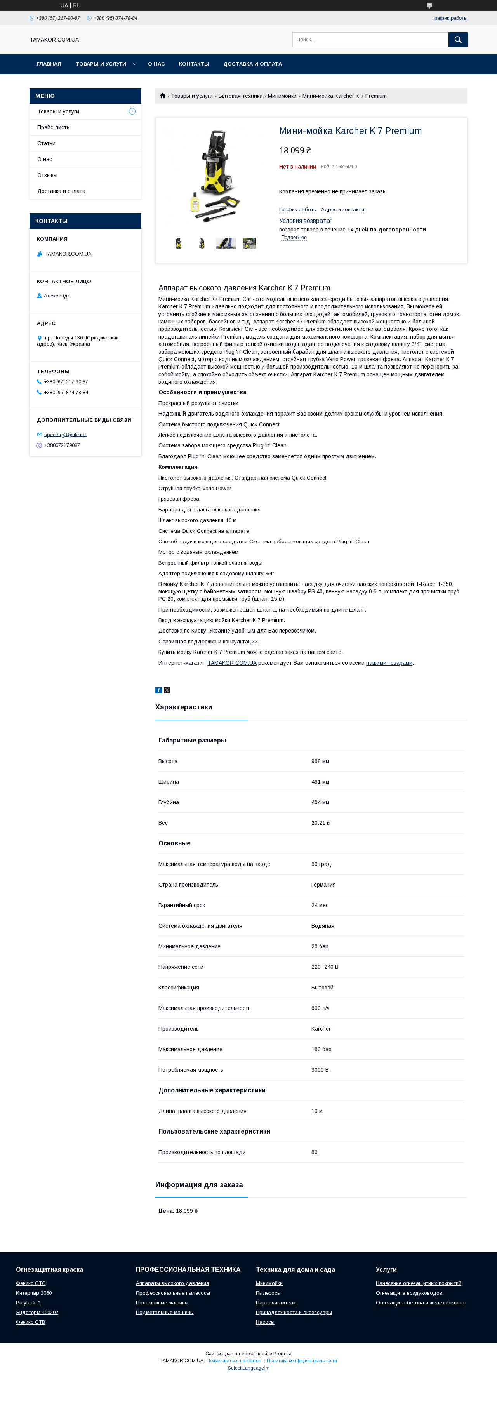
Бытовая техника (240, 96)
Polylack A (28, 1303)
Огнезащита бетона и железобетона (420, 1303)
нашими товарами (389, 663)
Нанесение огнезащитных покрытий (418, 1283)
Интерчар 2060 (34, 1293)
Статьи (46, 143)
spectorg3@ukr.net (65, 434)
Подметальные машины (165, 1312)
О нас (156, 64)
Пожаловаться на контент (235, 1360)
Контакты (194, 64)
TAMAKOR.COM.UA (232, 663)
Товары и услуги (100, 64)
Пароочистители (276, 1303)
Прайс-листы (54, 127)
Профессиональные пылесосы (173, 1293)
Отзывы (47, 175)
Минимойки (282, 96)
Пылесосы (268, 1293)
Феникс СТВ (30, 1322)
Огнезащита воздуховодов (409, 1293)
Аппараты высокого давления (172, 1283)
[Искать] (458, 39)
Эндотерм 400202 (37, 1312)
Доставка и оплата (252, 64)
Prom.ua (282, 1353)
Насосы (265, 1322)
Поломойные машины (162, 1303)
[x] (167, 691)
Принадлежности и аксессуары (294, 1312)
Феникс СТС (31, 1283)
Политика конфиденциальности (302, 1360)
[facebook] (158, 691)
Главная (48, 64)
